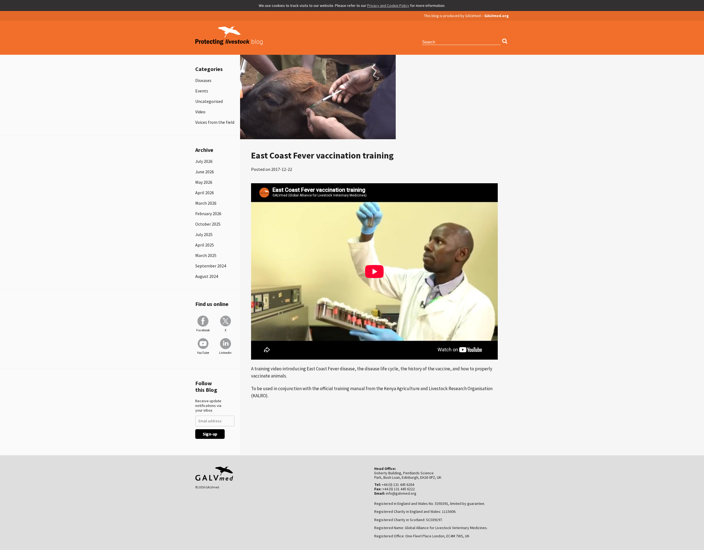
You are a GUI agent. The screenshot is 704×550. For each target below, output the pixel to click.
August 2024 (206, 276)
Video (200, 111)
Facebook (203, 330)
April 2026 (204, 192)
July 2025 (204, 234)
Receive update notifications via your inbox (208, 406)
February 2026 (208, 213)
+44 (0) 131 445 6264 (398, 484)
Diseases (203, 80)
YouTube (203, 353)
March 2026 (205, 203)
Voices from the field (214, 122)
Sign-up (210, 434)
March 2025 (205, 255)
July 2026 (204, 161)
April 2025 (204, 244)
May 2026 (203, 182)
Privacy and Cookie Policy (388, 5)
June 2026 (204, 171)
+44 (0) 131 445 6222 (398, 488)
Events (201, 90)
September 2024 (210, 265)
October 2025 (208, 223)
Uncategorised (209, 101)
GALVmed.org (496, 15)
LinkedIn (225, 353)
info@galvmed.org (401, 493)
